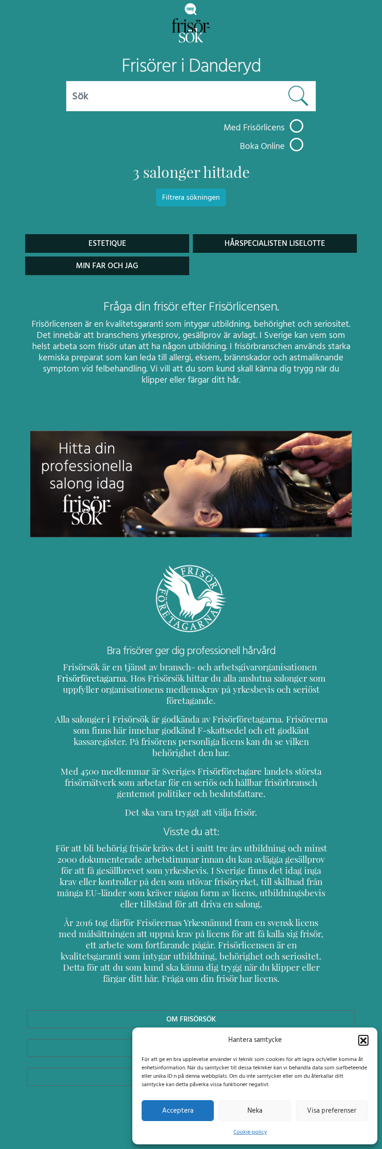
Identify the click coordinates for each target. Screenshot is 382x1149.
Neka (254, 1110)
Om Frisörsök (191, 1019)
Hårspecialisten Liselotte (275, 243)
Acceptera (177, 1110)
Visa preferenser (331, 1110)
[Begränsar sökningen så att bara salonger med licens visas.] (296, 126)
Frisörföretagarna (91, 678)
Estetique (107, 243)
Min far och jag (107, 266)
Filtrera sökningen (191, 197)
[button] (363, 1040)
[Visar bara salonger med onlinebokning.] (296, 144)
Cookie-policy (250, 1132)
